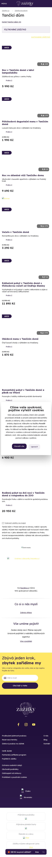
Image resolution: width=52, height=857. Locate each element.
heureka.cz (24, 588)
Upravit (34, 447)
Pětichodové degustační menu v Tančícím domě (25, 123)
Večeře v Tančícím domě (15, 232)
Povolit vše (19, 446)
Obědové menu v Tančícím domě (20, 339)
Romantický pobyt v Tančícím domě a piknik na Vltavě (23, 391)
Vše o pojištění (26, 641)
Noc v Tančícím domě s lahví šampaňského (18, 71)
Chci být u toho (20, 685)
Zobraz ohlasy (26, 613)
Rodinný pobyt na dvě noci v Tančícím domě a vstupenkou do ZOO (23, 494)
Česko (27, 791)
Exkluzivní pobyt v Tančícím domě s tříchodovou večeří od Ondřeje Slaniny (23, 284)
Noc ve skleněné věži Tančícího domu (23, 175)
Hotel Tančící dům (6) (11, 22)
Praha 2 (9, 80)
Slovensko (28, 797)
